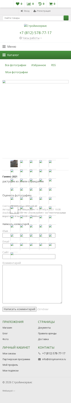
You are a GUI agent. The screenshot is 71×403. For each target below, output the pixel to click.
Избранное (38, 65)
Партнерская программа (16, 359)
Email (5, 241)
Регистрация (44, 10)
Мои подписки (10, 370)
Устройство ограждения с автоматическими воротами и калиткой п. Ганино (34, 214)
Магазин (7, 327)
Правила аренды (47, 333)
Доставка (43, 339)
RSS (53, 65)
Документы (44, 327)
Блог (5, 333)
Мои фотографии (16, 72)
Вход (26, 10)
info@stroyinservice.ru (54, 359)
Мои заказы (9, 353)
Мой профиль (10, 364)
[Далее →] (35, 119)
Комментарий (11, 263)
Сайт (5, 252)
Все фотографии (15, 65)
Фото (5, 339)
